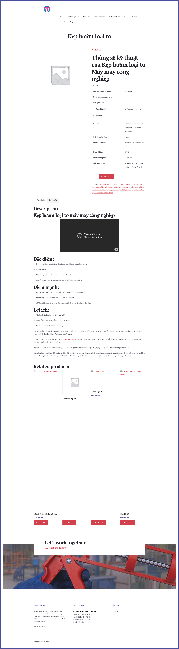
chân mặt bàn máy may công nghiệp (121, 187)
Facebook (116, 611)
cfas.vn (47, 641)
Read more (69, 522)
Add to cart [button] (41, 522)
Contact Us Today (55, 548)
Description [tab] (41, 200)
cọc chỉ (137, 187)
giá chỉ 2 (122, 190)
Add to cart (106, 176)
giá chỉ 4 (128, 190)
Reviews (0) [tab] (53, 200)
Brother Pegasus (125, 184)
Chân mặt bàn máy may (107, 184)
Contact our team (39, 626)
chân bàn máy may (70, 339)
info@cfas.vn (82, 622)
